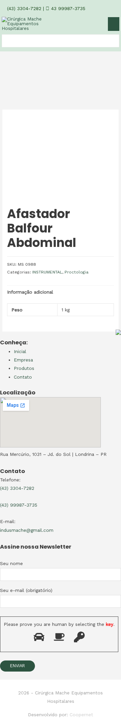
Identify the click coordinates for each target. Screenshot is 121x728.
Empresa (23, 359)
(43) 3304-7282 (23, 8)
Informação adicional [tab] (30, 292)
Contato (23, 377)
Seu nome (11, 563)
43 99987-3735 (67, 8)
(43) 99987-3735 (18, 505)
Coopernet (81, 714)
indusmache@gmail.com (26, 530)
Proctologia (76, 272)
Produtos (24, 368)
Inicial (20, 351)
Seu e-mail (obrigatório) (26, 590)
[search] (5, 41)
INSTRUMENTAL (47, 272)
